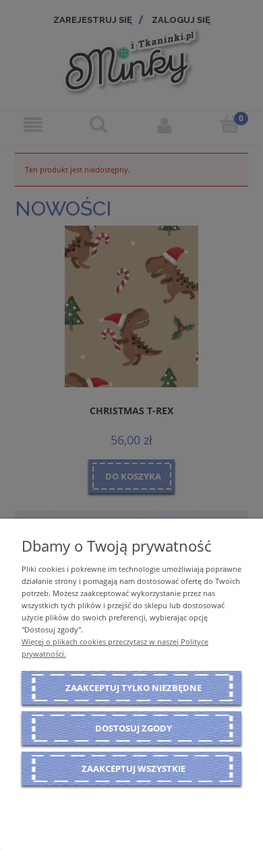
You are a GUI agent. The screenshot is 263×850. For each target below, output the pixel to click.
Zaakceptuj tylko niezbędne (133, 688)
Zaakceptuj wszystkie (133, 768)
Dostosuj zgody (133, 728)
